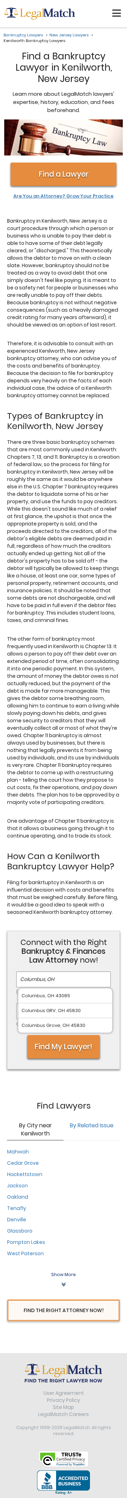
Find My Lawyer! (63, 1046)
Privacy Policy (63, 1400)
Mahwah (18, 1151)
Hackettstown (24, 1174)
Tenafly (16, 1208)
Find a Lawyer (64, 174)
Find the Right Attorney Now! (64, 1310)
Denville (16, 1219)
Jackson (17, 1185)
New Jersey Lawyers (69, 35)
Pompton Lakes (26, 1242)
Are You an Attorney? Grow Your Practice (63, 196)
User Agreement (63, 1393)
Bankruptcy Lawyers (23, 35)
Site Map (63, 1407)
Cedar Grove (23, 1163)
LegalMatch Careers (63, 1414)
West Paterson (25, 1253)
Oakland (17, 1196)
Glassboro (19, 1230)
